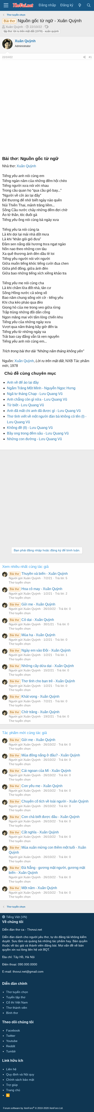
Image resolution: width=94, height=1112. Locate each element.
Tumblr (11, 1051)
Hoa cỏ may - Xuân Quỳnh (36, 589)
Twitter (10, 1035)
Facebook (13, 1030)
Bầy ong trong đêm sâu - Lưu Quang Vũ (38, 433)
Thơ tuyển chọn (20, 582)
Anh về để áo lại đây (23, 382)
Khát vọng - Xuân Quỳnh (34, 696)
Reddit (10, 1046)
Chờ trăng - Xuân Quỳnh (34, 712)
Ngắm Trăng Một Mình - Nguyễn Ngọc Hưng (41, 388)
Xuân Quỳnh (14, 26)
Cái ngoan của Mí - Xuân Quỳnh (40, 771)
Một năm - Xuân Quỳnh (33, 888)
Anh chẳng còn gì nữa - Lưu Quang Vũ (37, 399)
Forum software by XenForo (33, 1108)
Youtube (11, 1041)
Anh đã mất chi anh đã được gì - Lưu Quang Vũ (44, 411)
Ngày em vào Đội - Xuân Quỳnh (40, 650)
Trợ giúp (12, 1085)
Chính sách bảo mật (20, 1079)
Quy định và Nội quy (20, 1074)
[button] (6, 5)
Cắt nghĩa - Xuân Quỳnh (34, 832)
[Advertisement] (47, 106)
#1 (90, 57)
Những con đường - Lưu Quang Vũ (34, 439)
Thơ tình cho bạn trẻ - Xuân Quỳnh (42, 681)
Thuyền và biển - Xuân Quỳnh (39, 573)
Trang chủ (13, 1090)
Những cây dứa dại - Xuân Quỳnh (42, 666)
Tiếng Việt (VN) (16, 917)
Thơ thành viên (16, 1007)
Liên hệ (11, 1069)
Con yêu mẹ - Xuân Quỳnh (36, 786)
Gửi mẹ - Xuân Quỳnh (32, 604)
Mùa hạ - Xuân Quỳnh (32, 635)
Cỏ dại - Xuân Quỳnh (32, 620)
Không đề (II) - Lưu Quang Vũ (30, 428)
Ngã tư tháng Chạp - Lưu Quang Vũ (35, 394)
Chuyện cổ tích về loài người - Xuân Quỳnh (49, 801)
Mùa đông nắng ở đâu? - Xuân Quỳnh (45, 755)
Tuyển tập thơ (15, 997)
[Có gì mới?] (79, 5)
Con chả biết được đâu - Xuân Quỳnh (44, 817)
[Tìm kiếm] (88, 5)
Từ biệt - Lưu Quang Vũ (25, 405)
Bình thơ (12, 1013)
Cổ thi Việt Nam (17, 1002)
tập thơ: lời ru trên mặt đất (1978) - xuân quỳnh (31, 31)
